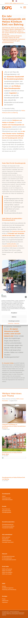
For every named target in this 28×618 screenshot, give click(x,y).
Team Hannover (6, 509)
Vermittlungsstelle (6, 512)
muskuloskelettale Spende (9, 246)
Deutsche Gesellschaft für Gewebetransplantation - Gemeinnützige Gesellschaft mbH (13, 612)
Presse (3, 599)
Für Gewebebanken (7, 558)
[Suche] (20, 7)
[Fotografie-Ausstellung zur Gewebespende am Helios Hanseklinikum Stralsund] (14, 413)
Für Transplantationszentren (9, 559)
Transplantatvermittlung (8, 526)
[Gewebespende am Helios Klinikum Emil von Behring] (14, 466)
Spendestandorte (6, 510)
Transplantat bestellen (7, 528)
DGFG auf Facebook (7, 569)
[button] (26, 297)
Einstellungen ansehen (14, 321)
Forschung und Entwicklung (9, 589)
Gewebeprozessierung (7, 524)
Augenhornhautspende (18, 231)
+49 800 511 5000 (8, 3)
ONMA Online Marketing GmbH (12, 613)
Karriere (4, 586)
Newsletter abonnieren (8, 542)
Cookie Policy (11, 323)
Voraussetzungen (6, 498)
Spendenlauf (5, 539)
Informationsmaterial (7, 499)
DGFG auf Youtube (6, 570)
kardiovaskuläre (11, 244)
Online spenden (6, 537)
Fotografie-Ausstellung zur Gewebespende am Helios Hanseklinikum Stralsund (14, 426)
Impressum (5, 602)
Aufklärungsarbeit (6, 540)
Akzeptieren (14, 312)
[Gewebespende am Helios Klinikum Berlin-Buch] (14, 441)
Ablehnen (14, 317)
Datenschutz (16, 323)
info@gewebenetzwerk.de (18, 3)
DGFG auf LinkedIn (7, 574)
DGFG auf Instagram (7, 572)
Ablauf (3, 496)
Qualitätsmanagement (7, 588)
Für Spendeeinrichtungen (8, 556)
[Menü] (24, 7)
